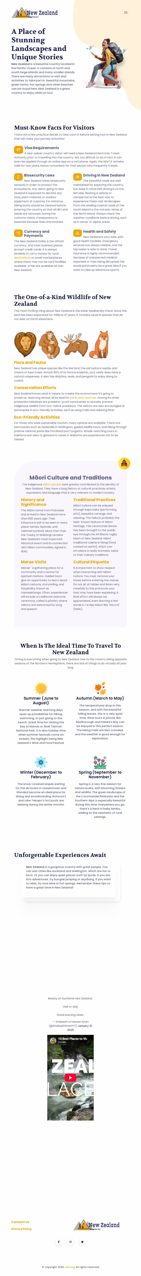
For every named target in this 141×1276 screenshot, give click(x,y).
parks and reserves (83, 398)
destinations (22, 258)
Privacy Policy (21, 1229)
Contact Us (20, 1222)
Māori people (52, 484)
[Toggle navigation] (126, 12)
